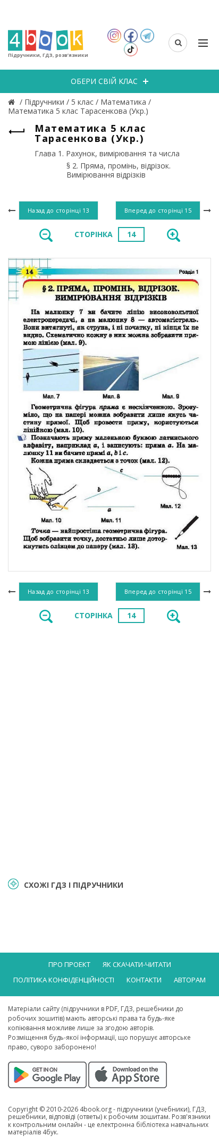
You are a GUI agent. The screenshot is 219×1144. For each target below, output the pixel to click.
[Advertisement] (109, 749)
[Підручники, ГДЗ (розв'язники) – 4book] (13, 102)
